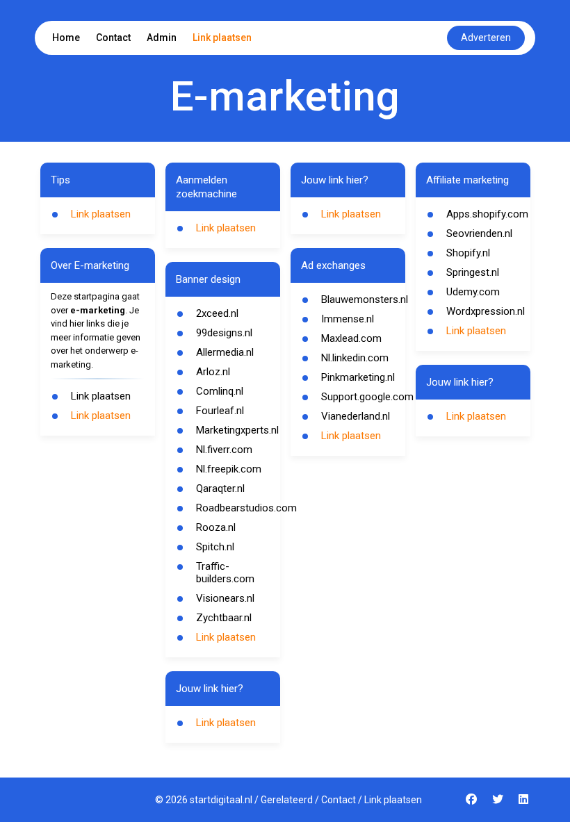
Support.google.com (367, 397)
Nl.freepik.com (228, 469)
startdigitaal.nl (221, 799)
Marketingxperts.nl (237, 430)
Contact (113, 37)
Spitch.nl (215, 547)
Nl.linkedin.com (355, 358)
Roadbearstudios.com (246, 508)
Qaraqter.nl (220, 488)
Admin (162, 37)
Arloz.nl (213, 371)
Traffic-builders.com (225, 572)
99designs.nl (224, 333)
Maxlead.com (351, 338)
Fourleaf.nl (220, 410)
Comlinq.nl (219, 391)
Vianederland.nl (355, 416)
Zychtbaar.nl (224, 617)
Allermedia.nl (225, 352)
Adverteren (486, 37)
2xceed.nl (217, 313)
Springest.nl (472, 272)
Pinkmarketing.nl (358, 377)
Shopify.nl (468, 253)
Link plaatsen (222, 37)
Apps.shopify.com (487, 214)
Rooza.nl (216, 527)
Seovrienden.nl (479, 233)
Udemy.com (473, 292)
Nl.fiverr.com (224, 449)
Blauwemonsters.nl (364, 299)
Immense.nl (347, 319)
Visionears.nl (225, 598)
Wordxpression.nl (485, 311)
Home (66, 37)
